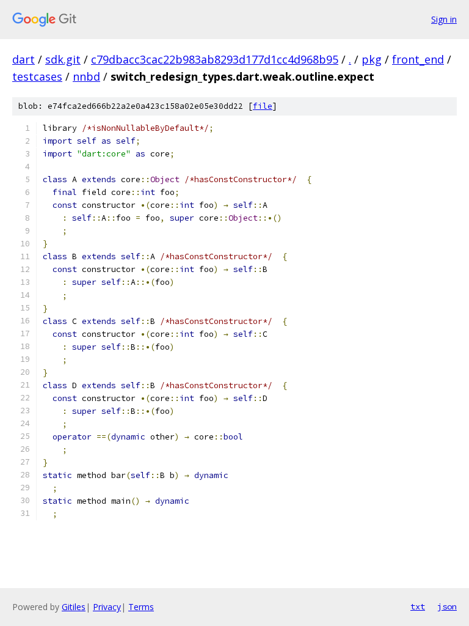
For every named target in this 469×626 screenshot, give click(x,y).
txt (417, 606)
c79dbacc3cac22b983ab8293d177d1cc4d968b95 (214, 59)
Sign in (444, 19)
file (262, 106)
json (447, 606)
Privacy (107, 607)
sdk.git (63, 59)
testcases (37, 76)
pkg (372, 59)
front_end (418, 59)
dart (23, 59)
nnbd (86, 76)
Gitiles (73, 607)
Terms (141, 607)
